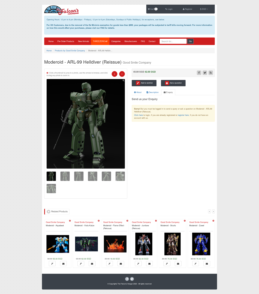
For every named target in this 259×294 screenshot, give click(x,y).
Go (190, 41)
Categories (116, 41)
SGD (204, 9)
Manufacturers (131, 41)
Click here (138, 115)
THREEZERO (99, 41)
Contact (152, 41)
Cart (153, 9)
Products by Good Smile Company (70, 50)
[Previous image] (114, 74)
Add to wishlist (146, 82)
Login (170, 9)
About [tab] (138, 92)
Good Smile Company (55, 222)
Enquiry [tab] (169, 92)
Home (51, 41)
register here (183, 115)
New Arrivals (83, 41)
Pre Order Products (65, 41)
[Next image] (122, 74)
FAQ (143, 41)
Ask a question (175, 82)
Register (188, 9)
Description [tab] (153, 92)
